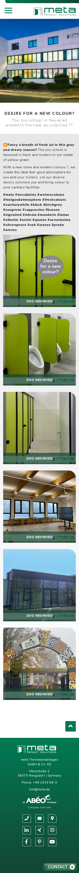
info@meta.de (39, 789)
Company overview (39, 807)
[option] (39, 61)
